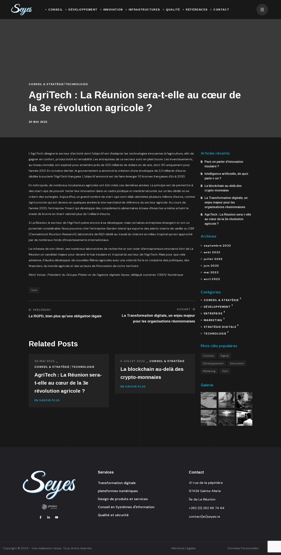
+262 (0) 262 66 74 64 (206, 508)
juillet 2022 (213, 259)
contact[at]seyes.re (204, 516)
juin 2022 (211, 265)
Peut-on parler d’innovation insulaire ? (224, 164)
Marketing (209, 371)
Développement (213, 363)
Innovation (237, 363)
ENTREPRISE (214, 313)
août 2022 (212, 252)
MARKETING (214, 319)
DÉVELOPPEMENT (218, 306)
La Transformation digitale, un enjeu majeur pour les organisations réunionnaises (226, 202)
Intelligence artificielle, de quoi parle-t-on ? (226, 176)
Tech (34, 290)
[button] (117, 483)
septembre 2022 (217, 245)
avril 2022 (212, 279)
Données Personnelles (243, 548)
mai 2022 (211, 272)
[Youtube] (57, 517)
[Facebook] (40, 517)
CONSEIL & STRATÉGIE (46, 84)
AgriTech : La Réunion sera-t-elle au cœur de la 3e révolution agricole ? (68, 383)
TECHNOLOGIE (76, 84)
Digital (225, 355)
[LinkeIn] (48, 517)
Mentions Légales (183, 548)
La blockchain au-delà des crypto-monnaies (152, 373)
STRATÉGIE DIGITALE (221, 326)
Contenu (208, 355)
